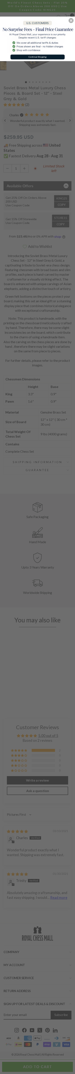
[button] (71, 20)
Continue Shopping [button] (37, 57)
